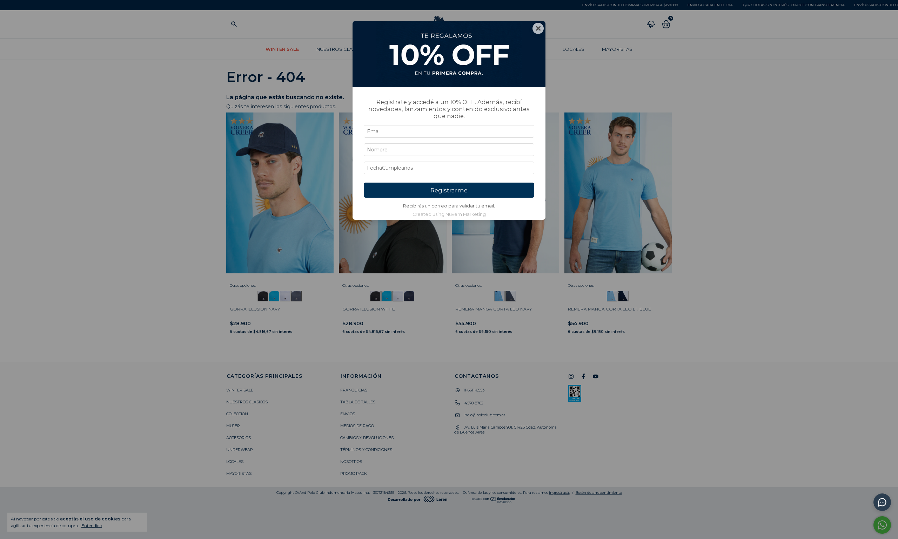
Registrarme (449, 190)
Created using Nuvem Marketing (449, 214)
